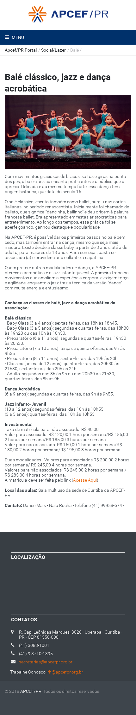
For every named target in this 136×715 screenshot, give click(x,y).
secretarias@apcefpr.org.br (45, 661)
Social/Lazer (53, 50)
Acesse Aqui (85, 480)
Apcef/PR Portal (21, 50)
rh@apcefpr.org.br (65, 671)
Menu (17, 37)
